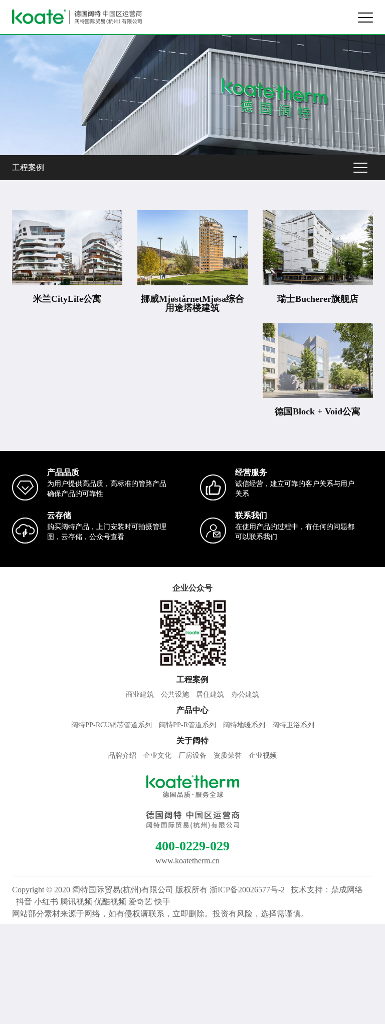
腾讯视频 (76, 901)
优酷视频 (110, 901)
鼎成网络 (347, 889)
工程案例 (28, 167)
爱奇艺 (140, 901)
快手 (162, 901)
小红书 (46, 901)
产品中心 (192, 710)
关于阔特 (192, 740)
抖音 (24, 901)
